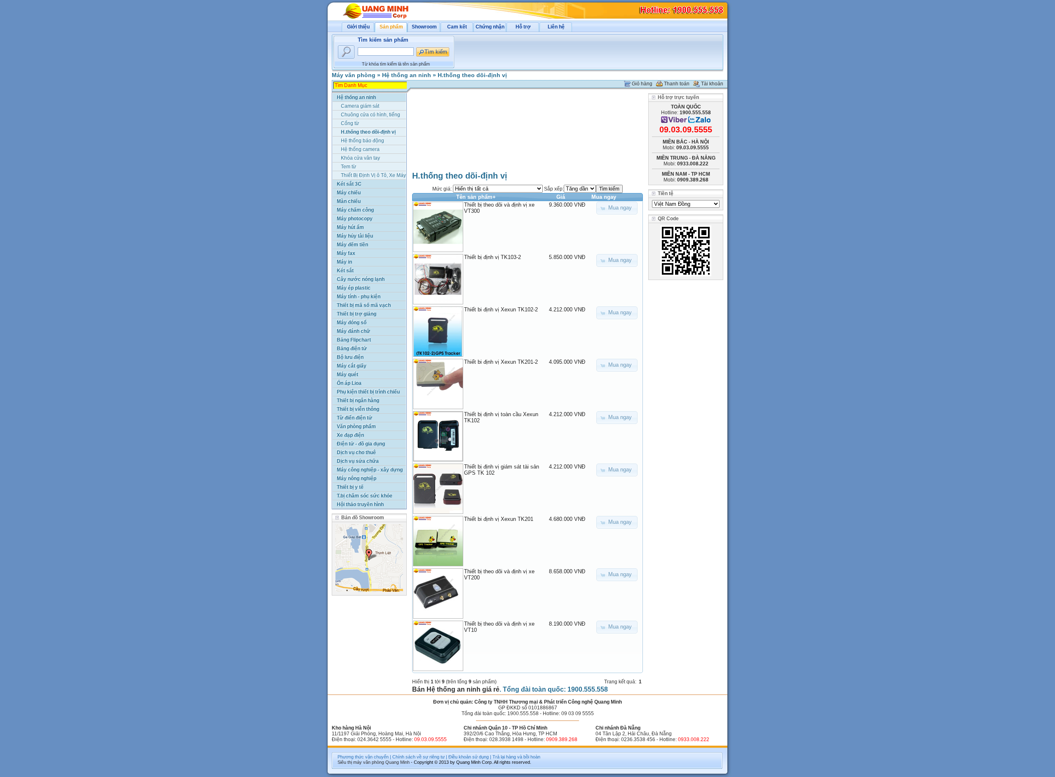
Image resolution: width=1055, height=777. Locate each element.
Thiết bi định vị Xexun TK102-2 (501, 309)
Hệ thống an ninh (406, 75)
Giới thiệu (358, 27)
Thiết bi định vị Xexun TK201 (498, 519)
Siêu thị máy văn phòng (361, 762)
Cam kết (457, 27)
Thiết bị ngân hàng (358, 400)
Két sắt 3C (349, 184)
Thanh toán (676, 84)
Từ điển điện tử (354, 418)
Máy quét (347, 374)
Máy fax (346, 253)
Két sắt (345, 270)
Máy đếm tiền (352, 244)
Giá (560, 197)
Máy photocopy (355, 218)
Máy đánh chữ (353, 331)
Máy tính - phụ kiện (358, 296)
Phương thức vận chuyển (363, 756)
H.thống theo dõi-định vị (472, 75)
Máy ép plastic (353, 288)
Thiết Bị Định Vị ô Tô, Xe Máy (373, 175)
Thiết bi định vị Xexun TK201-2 (501, 362)
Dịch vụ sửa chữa (358, 461)
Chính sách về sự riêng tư (418, 756)
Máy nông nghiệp (356, 478)
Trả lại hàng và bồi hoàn (516, 756)
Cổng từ (350, 123)
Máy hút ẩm (350, 227)
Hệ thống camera (360, 149)
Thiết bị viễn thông (358, 409)
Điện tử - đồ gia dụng (361, 444)
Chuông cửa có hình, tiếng (370, 115)
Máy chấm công (355, 210)
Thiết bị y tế (350, 487)
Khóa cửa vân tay (360, 158)
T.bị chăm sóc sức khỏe (364, 496)
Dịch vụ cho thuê (356, 452)
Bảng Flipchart (354, 340)
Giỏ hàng (642, 84)
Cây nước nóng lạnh (360, 279)
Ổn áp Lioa (349, 383)
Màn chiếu (349, 201)
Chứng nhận (490, 27)
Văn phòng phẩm (356, 426)
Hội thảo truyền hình (360, 504)
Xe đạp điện (350, 435)
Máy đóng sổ (351, 322)
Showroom (424, 27)
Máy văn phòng (353, 75)
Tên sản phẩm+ (476, 197)
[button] (617, 208)
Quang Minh (397, 762)
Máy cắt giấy (351, 366)
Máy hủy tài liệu (355, 236)
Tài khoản (712, 84)
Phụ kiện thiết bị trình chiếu (368, 392)
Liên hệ (556, 27)
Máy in (344, 262)
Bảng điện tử (352, 348)
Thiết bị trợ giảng (356, 314)
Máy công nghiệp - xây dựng (370, 470)
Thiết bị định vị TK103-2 (492, 257)
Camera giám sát (360, 106)
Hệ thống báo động (362, 141)
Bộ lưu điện (350, 357)
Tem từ (348, 167)
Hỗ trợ (523, 27)
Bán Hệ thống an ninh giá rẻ (455, 689)
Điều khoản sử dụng (468, 756)
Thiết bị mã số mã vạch (364, 305)
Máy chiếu (349, 192)
